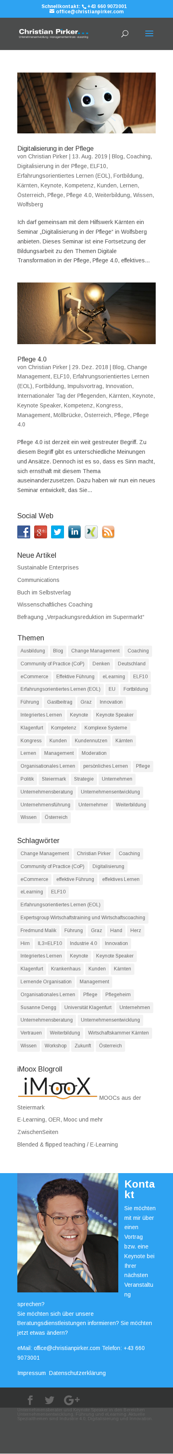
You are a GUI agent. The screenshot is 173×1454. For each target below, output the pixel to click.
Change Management (95, 651)
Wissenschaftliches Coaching (55, 604)
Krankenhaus (65, 969)
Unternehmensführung (45, 805)
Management (33, 415)
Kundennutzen (91, 741)
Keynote (51, 185)
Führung (30, 702)
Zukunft (82, 1046)
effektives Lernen (121, 879)
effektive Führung (75, 879)
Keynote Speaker (39, 405)
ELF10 (98, 166)
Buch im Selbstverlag (44, 592)
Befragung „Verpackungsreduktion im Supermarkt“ (80, 617)
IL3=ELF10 (50, 943)
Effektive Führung (75, 676)
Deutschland (132, 664)
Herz (135, 930)
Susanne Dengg (38, 1007)
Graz (86, 702)
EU (112, 689)
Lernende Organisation (46, 982)
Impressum (31, 1373)
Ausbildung (33, 651)
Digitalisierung (108, 866)
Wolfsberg (30, 204)
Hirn (25, 943)
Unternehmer (93, 805)
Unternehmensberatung (47, 792)
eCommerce (34, 676)
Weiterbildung (112, 195)
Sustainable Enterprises (48, 567)
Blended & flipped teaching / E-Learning (67, 1144)
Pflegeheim (118, 994)
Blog (117, 156)
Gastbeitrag (59, 702)
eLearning (114, 676)
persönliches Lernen (105, 766)
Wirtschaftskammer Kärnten (118, 1033)
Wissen (142, 195)
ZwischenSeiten (37, 1132)
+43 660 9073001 (107, 6)
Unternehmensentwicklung (110, 792)
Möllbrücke (67, 415)
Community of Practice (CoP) (52, 664)
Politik (27, 779)
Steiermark (54, 779)
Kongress (108, 405)
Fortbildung (127, 175)
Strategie (84, 779)
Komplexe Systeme (105, 728)
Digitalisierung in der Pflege (55, 148)
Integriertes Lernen (41, 715)
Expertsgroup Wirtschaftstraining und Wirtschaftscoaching (83, 917)
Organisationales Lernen (48, 766)
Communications (38, 580)
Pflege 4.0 (79, 195)
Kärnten (27, 185)
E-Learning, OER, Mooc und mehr (60, 1119)
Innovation (118, 386)
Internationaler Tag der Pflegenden (61, 396)
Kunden (107, 185)
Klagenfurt (32, 728)
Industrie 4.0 (83, 943)
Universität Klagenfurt (87, 1007)
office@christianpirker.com (67, 1348)
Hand (116, 930)
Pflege (55, 195)
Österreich (30, 195)
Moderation (94, 753)
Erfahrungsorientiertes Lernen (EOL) (63, 175)
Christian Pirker (48, 156)
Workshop (55, 1046)
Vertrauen (31, 1033)
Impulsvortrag (84, 386)
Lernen (129, 185)
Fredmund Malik (38, 930)
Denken (101, 664)
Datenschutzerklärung (77, 1373)
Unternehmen (117, 779)
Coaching (138, 156)
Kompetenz (79, 185)
